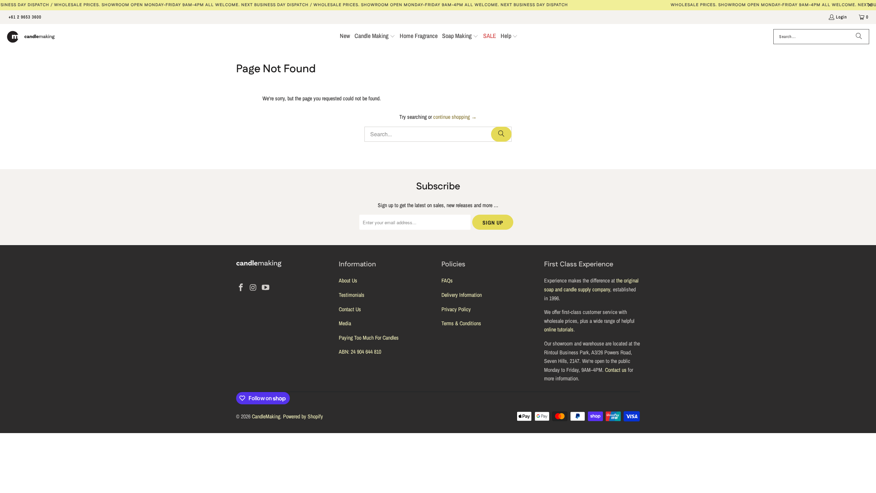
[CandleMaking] (31, 36)
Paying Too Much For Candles (369, 337)
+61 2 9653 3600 (25, 17)
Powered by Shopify (303, 416)
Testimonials (351, 295)
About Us (348, 280)
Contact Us (350, 309)
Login (841, 17)
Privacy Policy (456, 309)
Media (345, 323)
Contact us (616, 370)
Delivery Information (461, 295)
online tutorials (559, 329)
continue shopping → (455, 117)
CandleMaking (266, 416)
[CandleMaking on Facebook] (241, 287)
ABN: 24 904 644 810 (360, 351)
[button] (375, 36)
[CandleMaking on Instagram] (253, 287)
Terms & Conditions (461, 323)
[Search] (859, 36)
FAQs (447, 280)
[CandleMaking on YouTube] (265, 287)
